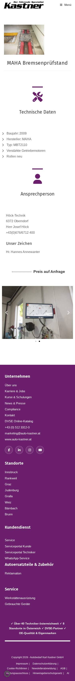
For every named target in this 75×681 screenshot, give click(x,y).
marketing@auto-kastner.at (22, 433)
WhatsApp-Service (17, 558)
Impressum (22, 663)
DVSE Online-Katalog (19, 421)
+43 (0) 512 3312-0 (17, 427)
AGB (62, 668)
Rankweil (11, 478)
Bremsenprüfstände (22, 77)
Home (5, 77)
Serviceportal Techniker (20, 552)
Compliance (12, 409)
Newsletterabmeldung (44, 668)
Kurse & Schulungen (18, 397)
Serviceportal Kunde (18, 546)
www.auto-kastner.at (18, 439)
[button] (6, 312)
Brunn (9, 514)
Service (10, 540)
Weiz (8, 502)
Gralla (9, 496)
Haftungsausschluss (17, 673)
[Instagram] (30, 450)
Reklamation (13, 573)
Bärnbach (11, 508)
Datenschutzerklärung (45, 663)
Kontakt (10, 415)
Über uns (11, 385)
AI (68, 673)
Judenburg (12, 490)
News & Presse (15, 403)
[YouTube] (40, 450)
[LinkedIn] (19, 450)
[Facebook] (9, 450)
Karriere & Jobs (15, 391)
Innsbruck (11, 472)
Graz (8, 484)
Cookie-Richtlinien (17, 668)
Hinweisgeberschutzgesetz (47, 673)
